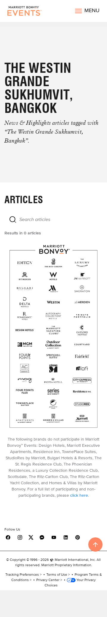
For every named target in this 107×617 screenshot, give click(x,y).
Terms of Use (56, 574)
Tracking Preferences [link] (22, 574)
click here (79, 495)
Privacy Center (47, 580)
